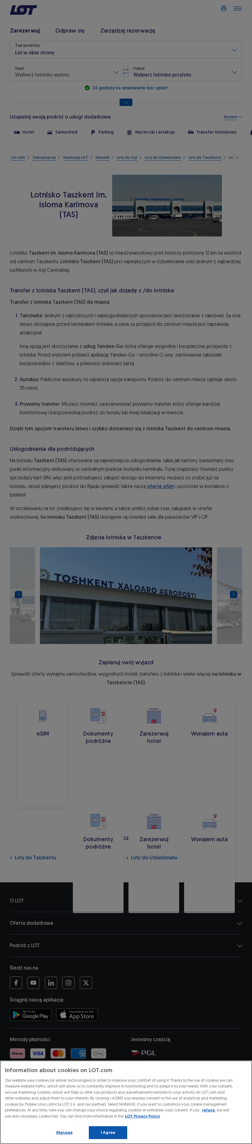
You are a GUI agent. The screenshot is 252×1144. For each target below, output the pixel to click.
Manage (64, 1132)
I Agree (108, 1132)
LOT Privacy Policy (142, 1116)
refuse (208, 1110)
